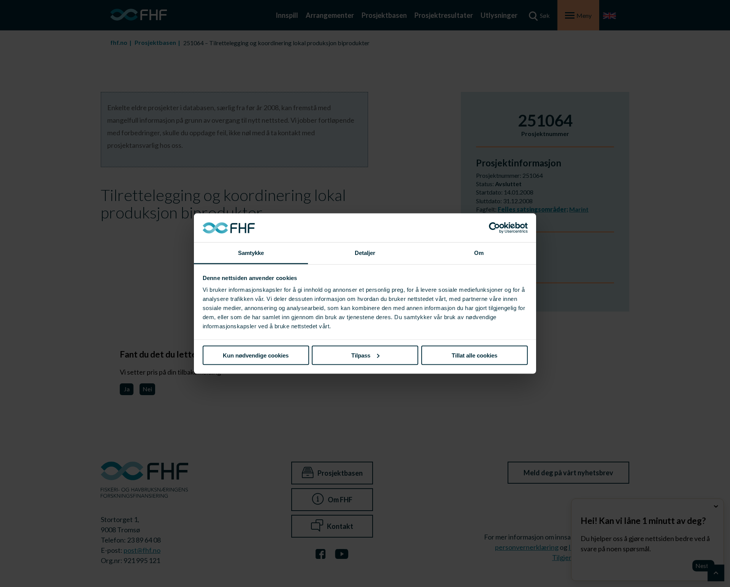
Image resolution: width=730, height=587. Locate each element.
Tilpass (360, 355)
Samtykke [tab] (251, 253)
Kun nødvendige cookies (256, 355)
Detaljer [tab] (365, 253)
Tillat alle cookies (474, 355)
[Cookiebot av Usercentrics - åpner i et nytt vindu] (494, 228)
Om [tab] (479, 253)
